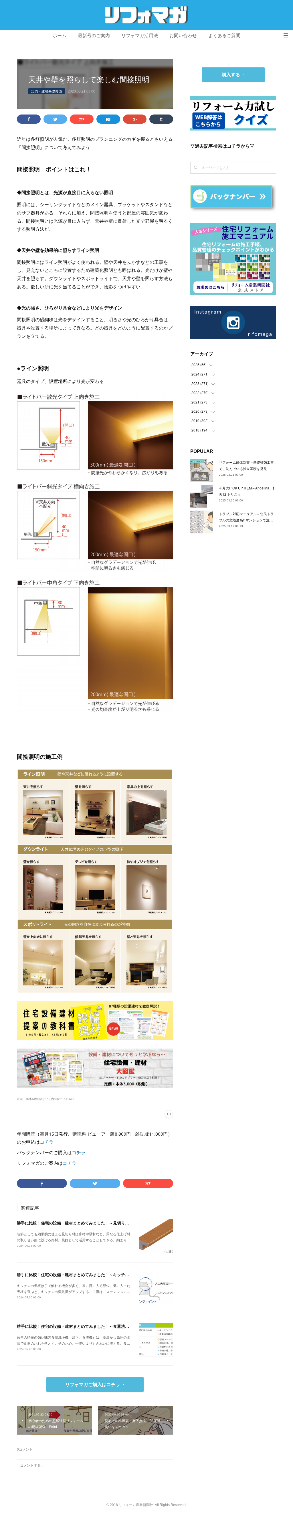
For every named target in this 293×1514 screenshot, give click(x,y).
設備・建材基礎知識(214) (33, 1099)
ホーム (59, 35)
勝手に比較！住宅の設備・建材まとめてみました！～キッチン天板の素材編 (85, 1274)
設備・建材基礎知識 (46, 91)
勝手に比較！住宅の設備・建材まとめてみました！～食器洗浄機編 (77, 1326)
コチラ (47, 1141)
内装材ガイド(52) (62, 1099)
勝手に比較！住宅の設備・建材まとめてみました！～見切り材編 (75, 1223)
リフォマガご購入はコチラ (92, 1384)
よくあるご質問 (224, 35)
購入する (231, 74)
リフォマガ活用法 (139, 35)
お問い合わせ (183, 35)
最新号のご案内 (94, 35)
